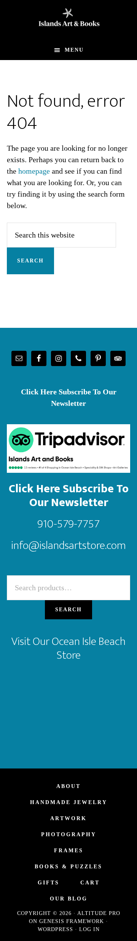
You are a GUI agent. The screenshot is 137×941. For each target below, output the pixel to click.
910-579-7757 (68, 524)
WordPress (55, 929)
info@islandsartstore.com (68, 545)
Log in (89, 929)
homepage (34, 171)
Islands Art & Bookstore (68, 20)
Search (68, 609)
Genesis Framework (71, 921)
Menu (74, 50)
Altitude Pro (98, 913)
